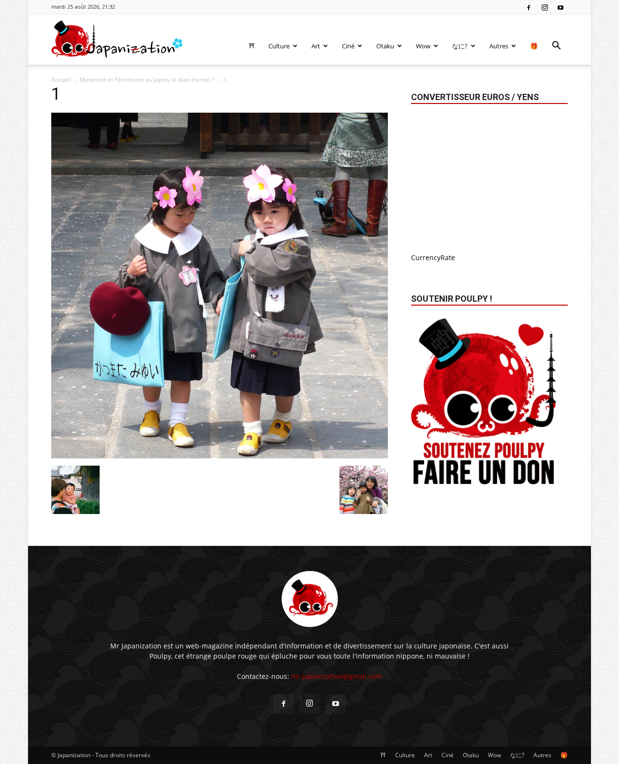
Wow (423, 46)
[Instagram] (544, 7)
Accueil (61, 79)
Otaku (385, 46)
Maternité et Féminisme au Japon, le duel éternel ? (147, 79)
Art (315, 46)
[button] (556, 46)
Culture (279, 46)
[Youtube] (560, 7)
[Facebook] (528, 7)
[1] (219, 456)
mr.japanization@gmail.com (336, 676)
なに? (460, 46)
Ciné (348, 46)
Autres (498, 46)
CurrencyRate (433, 257)
